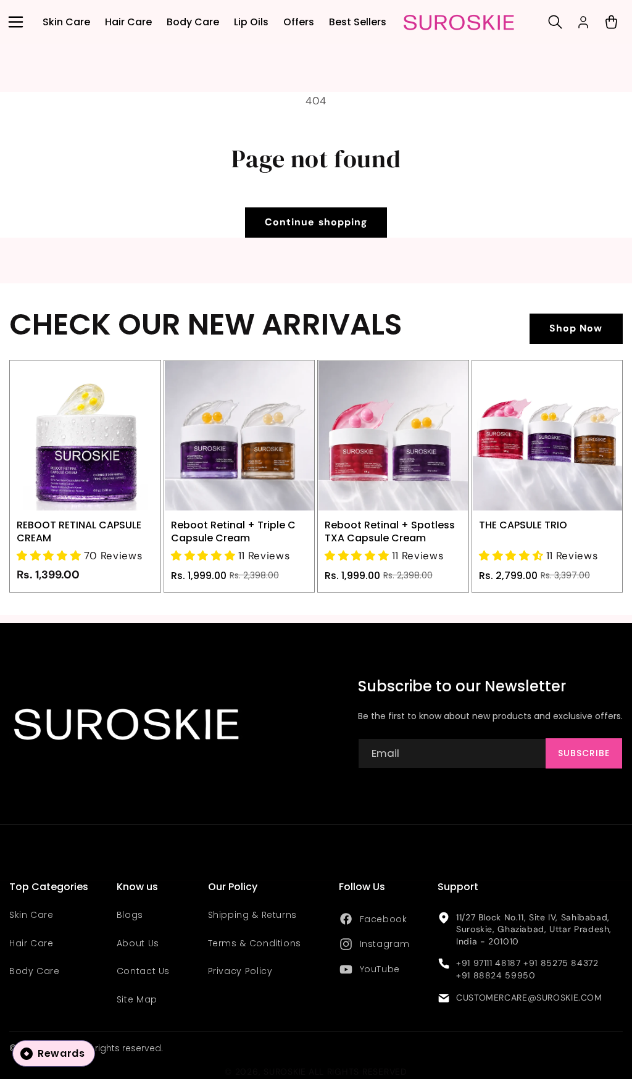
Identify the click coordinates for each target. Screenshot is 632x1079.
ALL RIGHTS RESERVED (358, 1071)
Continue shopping (316, 221)
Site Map (137, 999)
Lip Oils (251, 22)
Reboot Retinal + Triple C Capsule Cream (233, 531)
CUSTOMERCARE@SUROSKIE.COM (529, 997)
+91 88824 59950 (495, 975)
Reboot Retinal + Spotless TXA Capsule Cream (390, 531)
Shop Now (575, 328)
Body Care (193, 22)
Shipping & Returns (252, 915)
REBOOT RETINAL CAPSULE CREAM (79, 531)
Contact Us (143, 971)
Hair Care (128, 22)
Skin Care (66, 22)
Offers (298, 22)
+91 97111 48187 (488, 963)
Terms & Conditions (254, 943)
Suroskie (285, 1071)
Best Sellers (357, 22)
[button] (15, 22)
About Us (138, 943)
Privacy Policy (240, 971)
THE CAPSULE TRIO (523, 525)
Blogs (130, 915)
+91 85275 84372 (560, 963)
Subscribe (584, 753)
